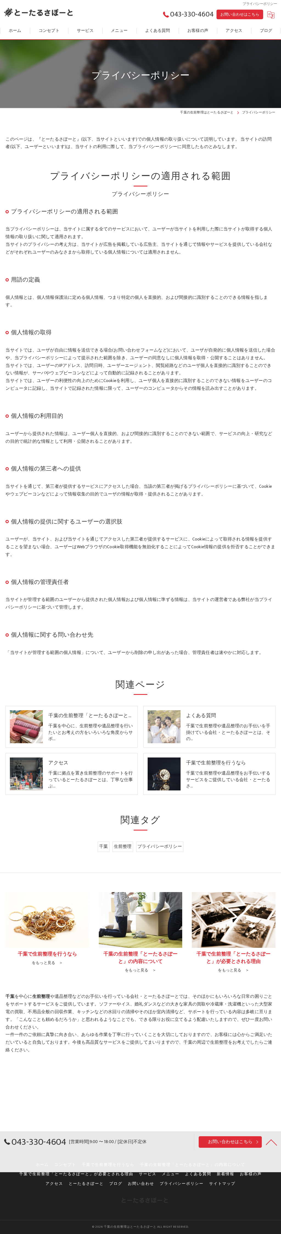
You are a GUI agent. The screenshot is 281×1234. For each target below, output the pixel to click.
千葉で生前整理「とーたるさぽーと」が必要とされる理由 (76, 1174)
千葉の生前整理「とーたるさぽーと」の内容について (192, 1165)
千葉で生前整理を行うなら (108, 1165)
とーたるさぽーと (86, 1184)
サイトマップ (222, 1184)
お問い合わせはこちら (239, 14)
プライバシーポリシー (159, 846)
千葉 (103, 846)
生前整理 (123, 846)
